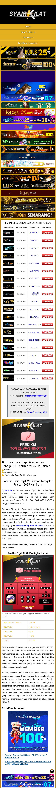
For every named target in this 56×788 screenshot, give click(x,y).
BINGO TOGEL (34, 363)
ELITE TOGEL (34, 279)
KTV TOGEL (34, 248)
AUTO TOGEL (34, 263)
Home (28, 26)
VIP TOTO (34, 302)
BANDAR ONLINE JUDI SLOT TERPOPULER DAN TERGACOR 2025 (28, 762)
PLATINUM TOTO (34, 294)
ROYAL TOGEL (34, 286)
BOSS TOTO (34, 309)
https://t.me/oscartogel (35, 396)
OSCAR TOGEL (34, 340)
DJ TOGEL (34, 240)
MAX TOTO (34, 317)
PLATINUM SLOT (34, 325)
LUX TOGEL (34, 355)
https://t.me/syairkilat (37, 412)
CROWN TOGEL (34, 332)
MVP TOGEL (34, 271)
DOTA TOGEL (34, 233)
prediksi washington (28, 475)
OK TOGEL (34, 256)
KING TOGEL (34, 378)
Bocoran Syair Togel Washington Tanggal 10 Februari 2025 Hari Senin (26, 464)
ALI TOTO (34, 348)
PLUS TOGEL (34, 371)
